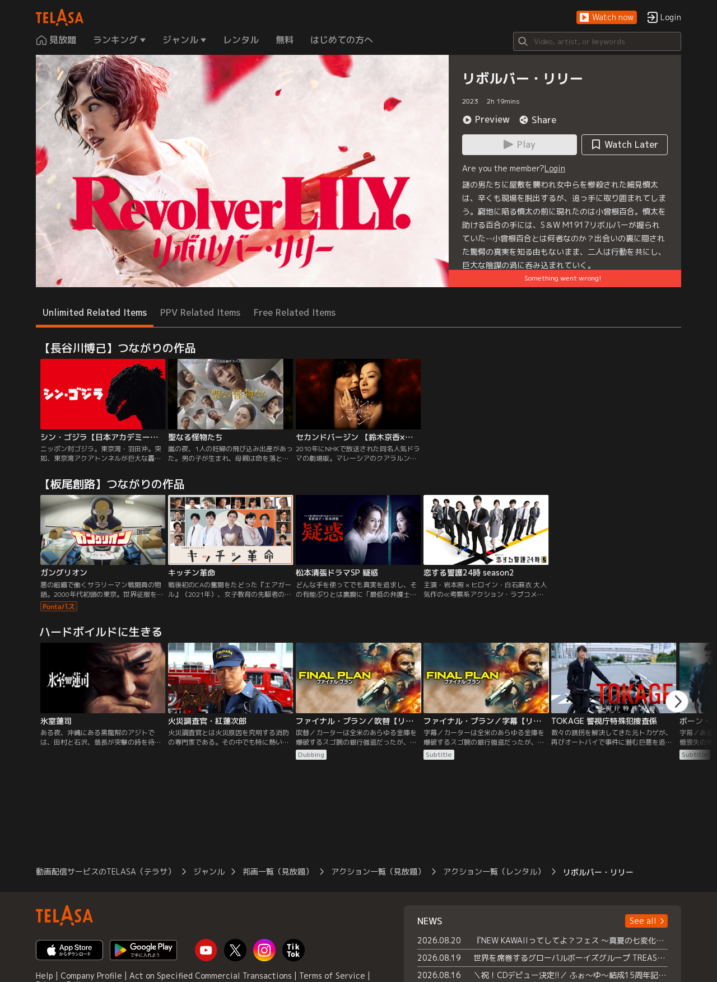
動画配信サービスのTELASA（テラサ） (105, 871)
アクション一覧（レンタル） (494, 871)
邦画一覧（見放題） (278, 871)
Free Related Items (295, 312)
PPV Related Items (200, 312)
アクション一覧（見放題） (378, 871)
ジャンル (209, 871)
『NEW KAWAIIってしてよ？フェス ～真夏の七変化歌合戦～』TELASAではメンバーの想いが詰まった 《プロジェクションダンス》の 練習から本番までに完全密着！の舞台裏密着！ (570, 940)
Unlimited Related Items (95, 312)
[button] (606, 18)
